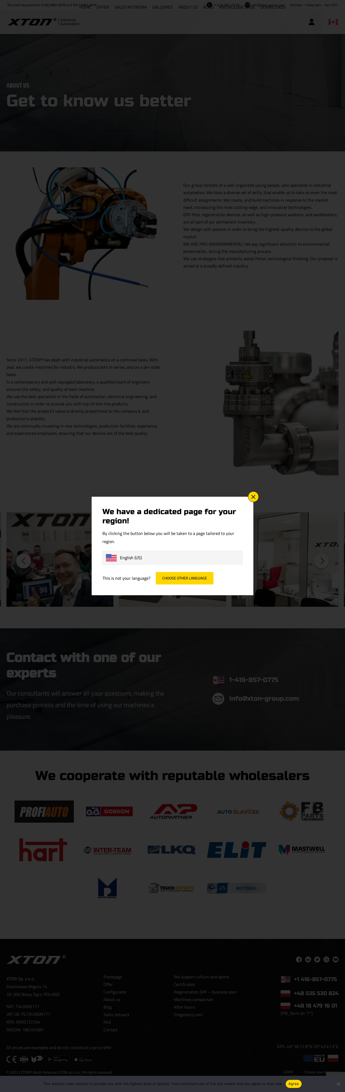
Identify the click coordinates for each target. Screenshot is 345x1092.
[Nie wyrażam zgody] (338, 1084)
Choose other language (184, 578)
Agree (293, 1083)
